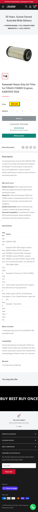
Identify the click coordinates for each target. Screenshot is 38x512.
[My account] (30, 6)
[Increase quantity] (22, 111)
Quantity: (5, 111)
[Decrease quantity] (12, 111)
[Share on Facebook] (23, 147)
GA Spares (5, 96)
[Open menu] (3, 6)
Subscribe (8, 472)
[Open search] (26, 6)
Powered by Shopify (7, 507)
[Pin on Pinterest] (26, 147)
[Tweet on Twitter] (30, 147)
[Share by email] (34, 147)
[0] (34, 6)
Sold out (19, 118)
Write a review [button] (19, 136)
